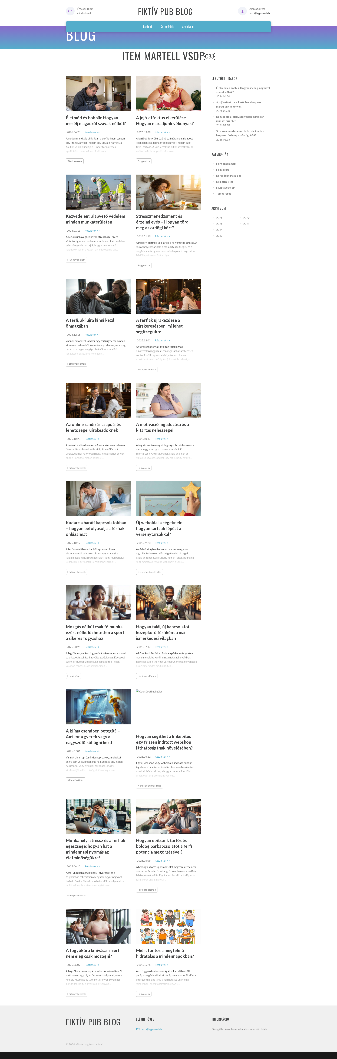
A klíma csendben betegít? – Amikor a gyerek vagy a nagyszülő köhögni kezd (93, 736)
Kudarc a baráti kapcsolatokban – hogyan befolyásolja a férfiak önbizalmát (96, 528)
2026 (219, 217)
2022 (246, 217)
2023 (219, 235)
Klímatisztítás (75, 780)
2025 (219, 223)
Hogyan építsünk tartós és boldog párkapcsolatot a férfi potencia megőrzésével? (164, 846)
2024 (219, 229)
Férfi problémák (76, 363)
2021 (246, 223)
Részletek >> (92, 132)
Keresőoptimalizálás (149, 571)
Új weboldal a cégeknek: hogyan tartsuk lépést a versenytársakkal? (159, 528)
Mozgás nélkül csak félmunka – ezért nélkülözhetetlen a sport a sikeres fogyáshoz (96, 632)
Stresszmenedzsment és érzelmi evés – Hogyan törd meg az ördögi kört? (162, 222)
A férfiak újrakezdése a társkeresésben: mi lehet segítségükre (159, 326)
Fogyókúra (144, 161)
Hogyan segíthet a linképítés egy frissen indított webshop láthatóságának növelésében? (164, 742)
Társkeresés (74, 161)
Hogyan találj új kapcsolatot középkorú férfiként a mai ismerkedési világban (163, 632)
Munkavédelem (76, 259)
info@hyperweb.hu (260, 13)
